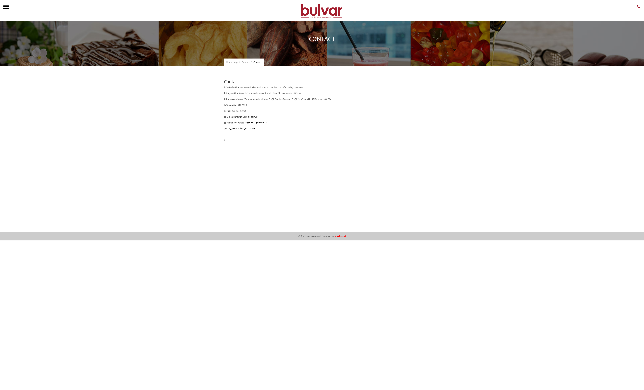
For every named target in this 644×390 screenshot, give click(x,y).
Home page (232, 62)
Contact (246, 62)
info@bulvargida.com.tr (245, 117)
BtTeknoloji (340, 236)
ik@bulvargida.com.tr (256, 122)
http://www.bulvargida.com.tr (240, 128)
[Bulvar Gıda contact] (638, 7)
